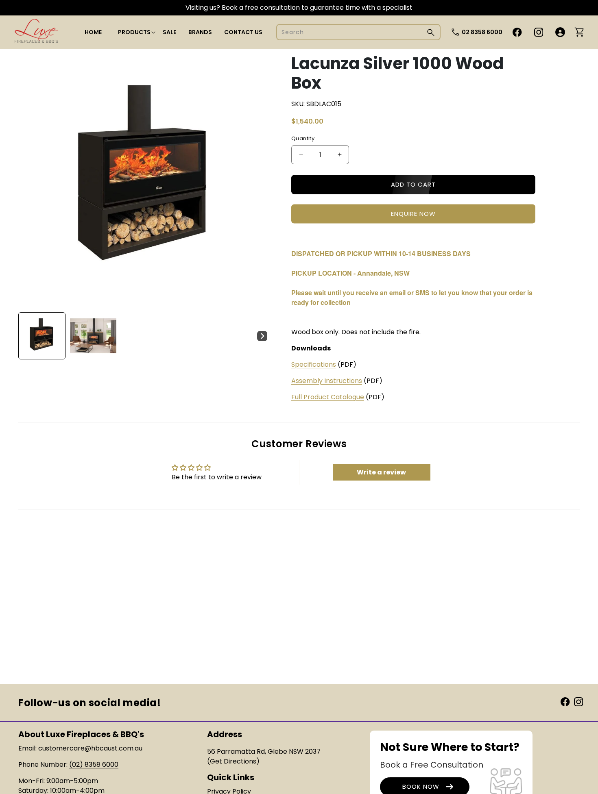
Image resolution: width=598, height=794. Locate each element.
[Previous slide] (27, 336)
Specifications (313, 364)
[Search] (431, 32)
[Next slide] (262, 336)
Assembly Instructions (326, 380)
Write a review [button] (381, 472)
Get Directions (233, 761)
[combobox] (358, 32)
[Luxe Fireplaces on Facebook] (565, 701)
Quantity (302, 138)
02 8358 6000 (482, 32)
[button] (134, 32)
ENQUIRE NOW (413, 213)
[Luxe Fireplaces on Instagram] (578, 701)
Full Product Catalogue (327, 397)
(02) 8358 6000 (93, 764)
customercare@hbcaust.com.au (90, 748)
